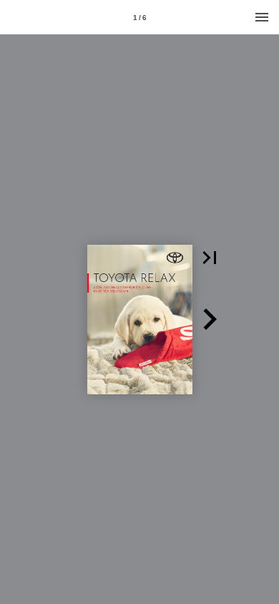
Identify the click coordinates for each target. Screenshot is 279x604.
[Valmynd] (262, 17)
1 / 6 (140, 17)
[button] (209, 258)
